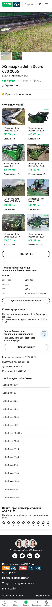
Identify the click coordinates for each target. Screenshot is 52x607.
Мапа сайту (9, 588)
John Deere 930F (11, 425)
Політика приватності (16, 577)
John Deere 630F (11, 385)
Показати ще (26, 254)
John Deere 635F (11, 393)
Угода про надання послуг (18, 583)
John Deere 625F (11, 401)
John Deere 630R (11, 457)
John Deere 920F (11, 497)
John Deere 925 (10, 465)
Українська (42, 595)
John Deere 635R (11, 441)
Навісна (42, 293)
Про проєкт (9, 572)
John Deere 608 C (11, 481)
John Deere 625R (11, 417)
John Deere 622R (11, 449)
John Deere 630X (11, 473)
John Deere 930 (10, 489)
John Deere (29, 280)
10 (48, 525)
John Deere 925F (11, 409)
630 (26, 284)
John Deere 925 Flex (12, 433)
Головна (5, 605)
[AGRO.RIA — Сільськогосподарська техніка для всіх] (12, 4)
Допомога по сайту (26, 550)
